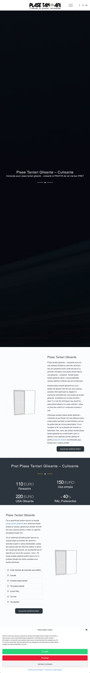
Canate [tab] (13, 575)
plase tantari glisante (14, 523)
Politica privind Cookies (35, 670)
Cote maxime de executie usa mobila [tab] (25, 570)
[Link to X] (83, 5)
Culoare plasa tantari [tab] (18, 580)
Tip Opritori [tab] (14, 602)
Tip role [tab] (13, 596)
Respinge (45, 658)
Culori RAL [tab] (14, 591)
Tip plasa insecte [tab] (17, 586)
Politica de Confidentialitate (53, 670)
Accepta (45, 651)
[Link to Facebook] (79, 5)
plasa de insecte (60, 439)
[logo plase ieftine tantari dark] (45, 5)
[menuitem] (69, 5)
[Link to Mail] (86, 5)
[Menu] (69, 5)
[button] (86, 630)
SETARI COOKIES (45, 664)
